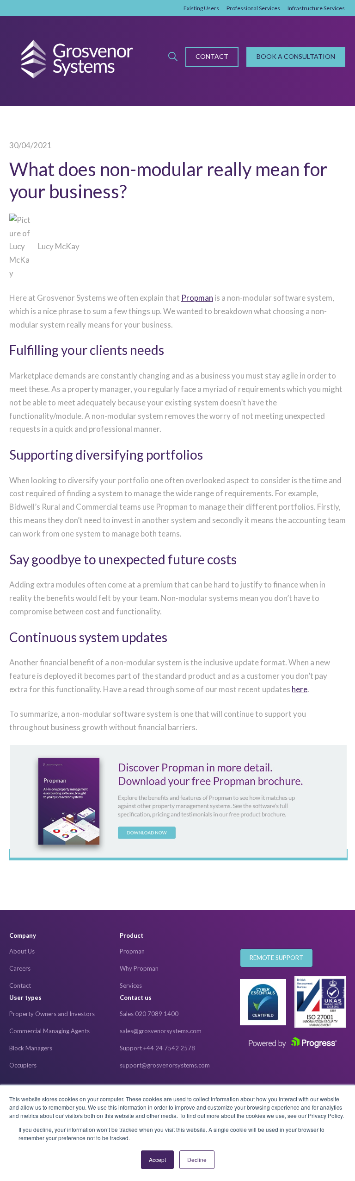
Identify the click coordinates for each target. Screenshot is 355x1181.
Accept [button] (157, 1159)
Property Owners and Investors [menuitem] (52, 1013)
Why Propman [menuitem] (139, 968)
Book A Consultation (296, 56)
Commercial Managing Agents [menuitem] (49, 1031)
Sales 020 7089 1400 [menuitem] (149, 1013)
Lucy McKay (59, 246)
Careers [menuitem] (20, 968)
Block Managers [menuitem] (30, 1048)
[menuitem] (64, 936)
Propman (197, 298)
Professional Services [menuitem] (253, 8)
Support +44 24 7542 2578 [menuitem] (157, 1048)
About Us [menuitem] (22, 951)
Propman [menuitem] (132, 951)
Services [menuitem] (131, 985)
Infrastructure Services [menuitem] (316, 8)
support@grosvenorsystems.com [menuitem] (165, 1065)
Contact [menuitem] (20, 985)
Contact (212, 56)
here (299, 689)
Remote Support (276, 957)
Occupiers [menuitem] (23, 1065)
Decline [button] (197, 1159)
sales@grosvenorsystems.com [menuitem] (161, 1031)
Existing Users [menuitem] (201, 8)
